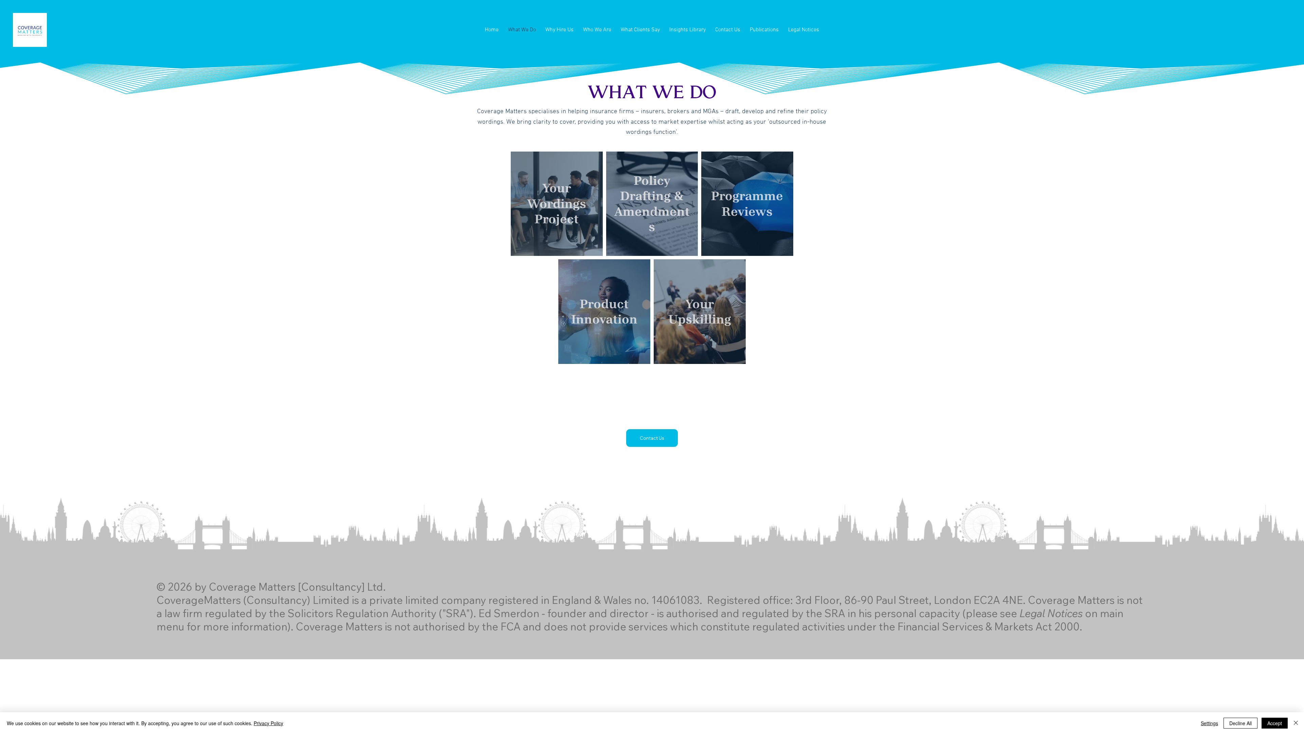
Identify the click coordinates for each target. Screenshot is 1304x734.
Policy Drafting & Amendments (652, 204)
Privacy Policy (268, 723)
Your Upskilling (699, 312)
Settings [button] (1209, 723)
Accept (1274, 723)
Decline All (1240, 723)
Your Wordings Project (556, 203)
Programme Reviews (747, 204)
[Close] (1296, 723)
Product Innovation (604, 312)
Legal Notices (1051, 613)
